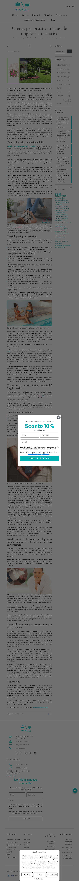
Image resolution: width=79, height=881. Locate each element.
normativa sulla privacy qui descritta (38, 454)
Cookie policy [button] (38, 878)
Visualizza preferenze (52, 874)
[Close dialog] (58, 417)
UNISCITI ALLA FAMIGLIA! (39, 458)
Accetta (27, 874)
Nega (39, 874)
